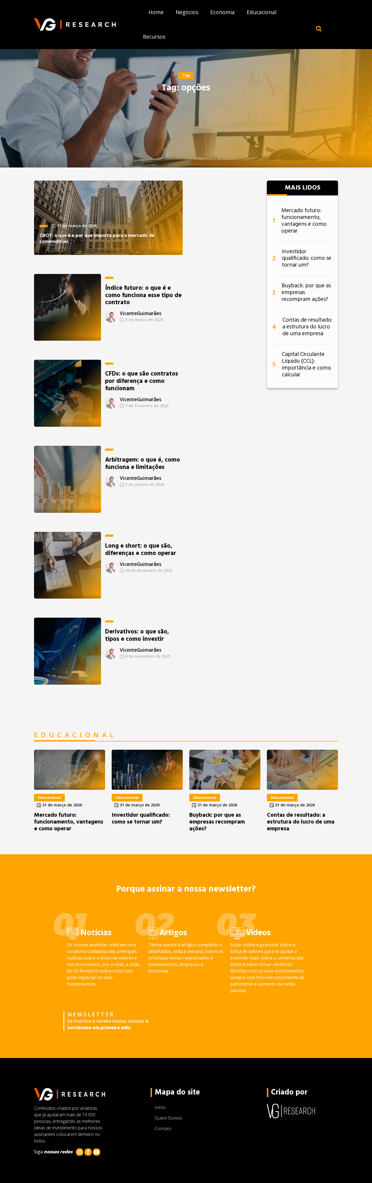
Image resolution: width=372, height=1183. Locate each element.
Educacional (261, 12)
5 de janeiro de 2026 (144, 484)
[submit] (318, 28)
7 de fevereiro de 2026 (146, 405)
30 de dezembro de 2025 (148, 570)
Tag (186, 75)
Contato (163, 1129)
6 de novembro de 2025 (147, 656)
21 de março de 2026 (76, 225)
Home (156, 12)
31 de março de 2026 (61, 804)
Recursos (154, 36)
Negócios (187, 12)
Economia (222, 12)
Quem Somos (168, 1118)
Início (160, 1107)
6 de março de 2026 (143, 319)
